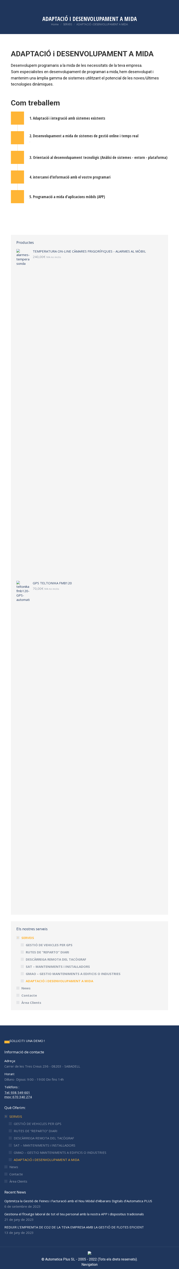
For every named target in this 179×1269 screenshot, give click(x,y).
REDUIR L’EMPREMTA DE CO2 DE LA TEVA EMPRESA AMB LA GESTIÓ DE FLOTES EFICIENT (74, 1227)
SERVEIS (27, 937)
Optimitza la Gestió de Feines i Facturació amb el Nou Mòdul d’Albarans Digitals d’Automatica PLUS (78, 1201)
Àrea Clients (31, 1002)
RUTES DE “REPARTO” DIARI (47, 952)
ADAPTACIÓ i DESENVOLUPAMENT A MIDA (59, 981)
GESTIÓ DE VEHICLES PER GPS (49, 945)
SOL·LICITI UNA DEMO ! (27, 1041)
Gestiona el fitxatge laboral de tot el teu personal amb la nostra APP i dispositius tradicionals (74, 1214)
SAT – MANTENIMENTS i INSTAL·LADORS (58, 966)
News (26, 988)
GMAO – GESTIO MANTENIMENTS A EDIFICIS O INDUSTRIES (73, 974)
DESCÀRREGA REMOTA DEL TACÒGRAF (56, 959)
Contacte (29, 995)
